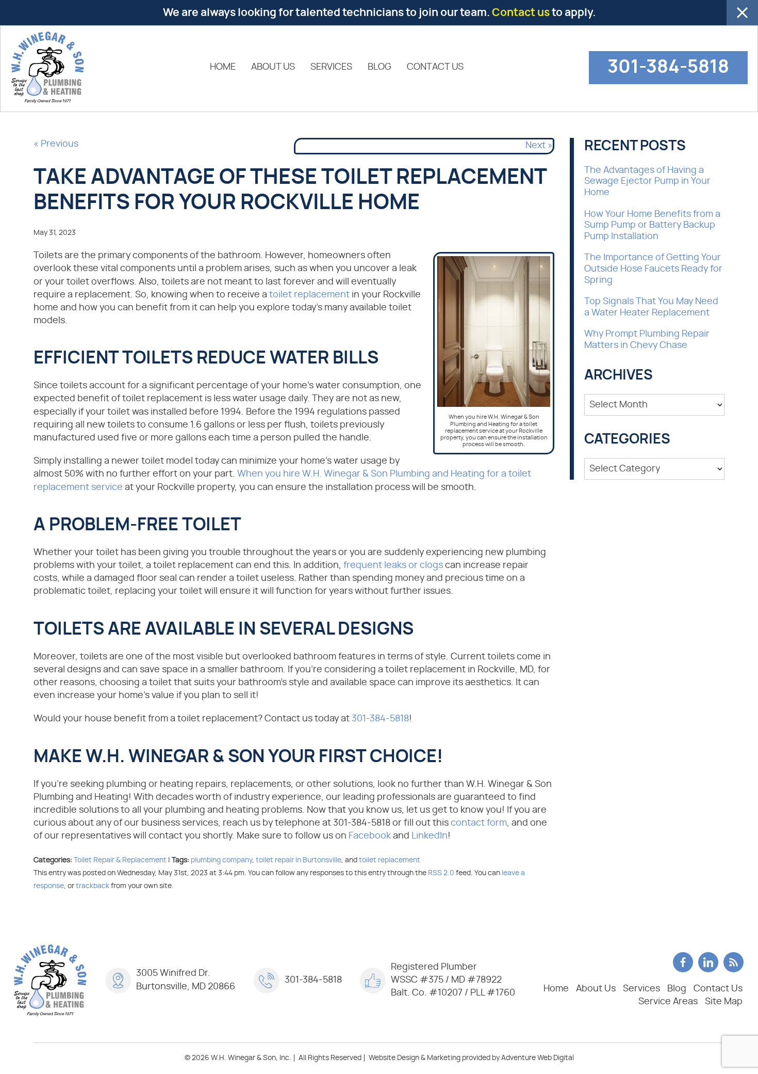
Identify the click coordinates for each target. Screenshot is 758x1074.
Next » (539, 145)
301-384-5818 (668, 67)
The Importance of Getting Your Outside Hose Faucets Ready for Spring (653, 269)
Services (331, 67)
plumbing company (221, 860)
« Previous (56, 144)
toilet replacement (309, 294)
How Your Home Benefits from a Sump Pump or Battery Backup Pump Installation (652, 225)
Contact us (521, 12)
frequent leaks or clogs (393, 565)
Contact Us (435, 67)
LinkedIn (429, 836)
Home (223, 67)
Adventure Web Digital (537, 1058)
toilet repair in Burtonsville (298, 860)
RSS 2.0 (441, 873)
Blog (379, 67)
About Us (273, 67)
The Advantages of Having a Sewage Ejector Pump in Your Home (647, 181)
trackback (92, 886)
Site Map (724, 1001)
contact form (479, 823)
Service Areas (668, 1001)
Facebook (370, 836)
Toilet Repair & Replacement (120, 860)
